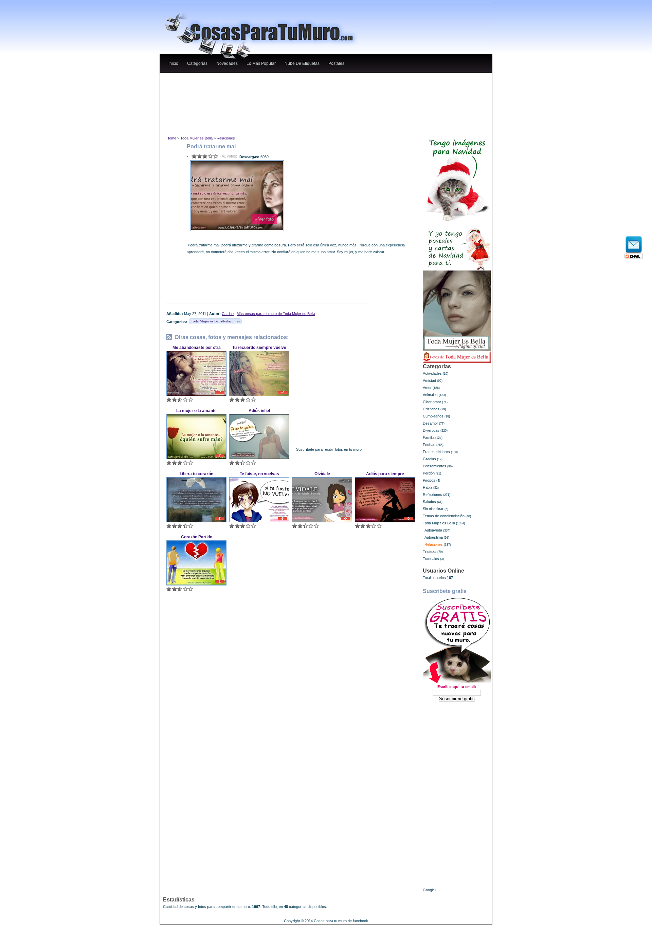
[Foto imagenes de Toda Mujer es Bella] (457, 357)
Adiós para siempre (385, 473)
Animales (430, 395)
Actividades (432, 373)
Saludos (429, 502)
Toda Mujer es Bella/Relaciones (215, 321)
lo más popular (261, 63)
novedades (227, 63)
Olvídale (322, 473)
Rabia (427, 487)
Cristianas (431, 409)
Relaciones (226, 138)
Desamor (430, 423)
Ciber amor (432, 402)
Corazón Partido (196, 537)
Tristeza (429, 552)
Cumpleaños (433, 416)
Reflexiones (432, 494)
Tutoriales (431, 559)
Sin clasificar (433, 509)
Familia (428, 437)
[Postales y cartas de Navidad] (457, 246)
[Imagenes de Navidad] (457, 177)
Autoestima (433, 537)
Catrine (228, 314)
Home (171, 138)
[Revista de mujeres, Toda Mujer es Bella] (457, 311)
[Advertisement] (291, 79)
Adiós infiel (259, 410)
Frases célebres (436, 452)
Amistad (429, 380)
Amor (427, 388)
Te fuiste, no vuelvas (259, 473)
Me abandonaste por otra (197, 347)
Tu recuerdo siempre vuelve (259, 347)
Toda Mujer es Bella (196, 138)
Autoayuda (433, 530)
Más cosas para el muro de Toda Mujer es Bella (276, 314)
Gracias (429, 459)
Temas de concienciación (444, 516)
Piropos (429, 480)
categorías (197, 63)
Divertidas (431, 430)
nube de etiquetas (302, 63)
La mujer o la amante (196, 410)
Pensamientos (434, 466)
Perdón (429, 473)
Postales (336, 63)
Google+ (430, 890)
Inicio (173, 63)
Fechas (429, 445)
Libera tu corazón (196, 473)
